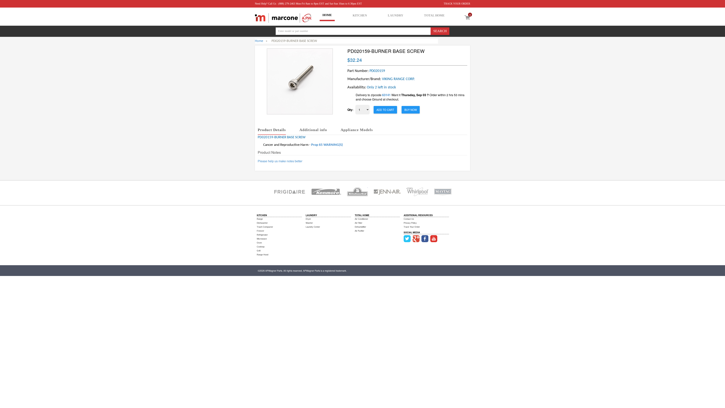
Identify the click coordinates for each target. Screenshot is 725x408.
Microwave (262, 239)
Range (260, 219)
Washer (309, 223)
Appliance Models (357, 130)
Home (259, 41)
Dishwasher (262, 223)
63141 (386, 95)
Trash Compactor (265, 227)
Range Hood (262, 254)
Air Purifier (359, 231)
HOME (327, 15)
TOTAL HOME (434, 15)
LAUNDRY (395, 15)
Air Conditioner (361, 219)
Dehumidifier (360, 227)
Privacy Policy (410, 223)
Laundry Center (313, 227)
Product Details (272, 130)
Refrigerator (262, 235)
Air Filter (358, 223)
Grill (258, 251)
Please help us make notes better (280, 161)
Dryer (308, 219)
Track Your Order (412, 227)
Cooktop (261, 247)
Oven (259, 243)
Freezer (260, 231)
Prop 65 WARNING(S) (327, 145)
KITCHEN (360, 15)
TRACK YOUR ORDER (457, 3)
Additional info (313, 130)
